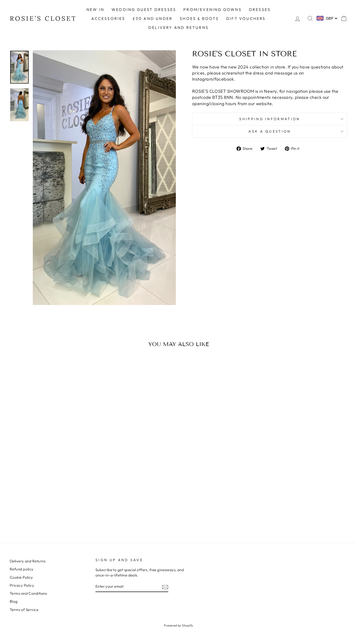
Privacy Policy (22, 585)
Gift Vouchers (246, 18)
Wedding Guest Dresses (143, 9)
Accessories (108, 18)
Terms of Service (24, 609)
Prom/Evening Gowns (212, 9)
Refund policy (22, 569)
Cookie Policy (21, 577)
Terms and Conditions (28, 593)
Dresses (260, 9)
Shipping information (269, 119)
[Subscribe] (165, 587)
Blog (14, 601)
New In (95, 9)
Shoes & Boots (199, 18)
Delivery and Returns (27, 561)
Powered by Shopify (178, 625)
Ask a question (269, 131)
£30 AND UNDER (153, 18)
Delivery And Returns (178, 27)
